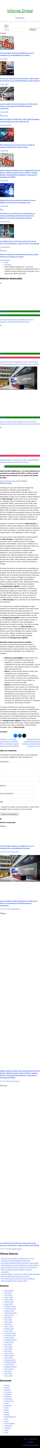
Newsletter (33, 1439)
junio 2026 (8, 1295)
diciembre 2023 (10, 1360)
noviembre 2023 (10, 1362)
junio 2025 (8, 1320)
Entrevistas (8, 1399)
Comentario (4, 761)
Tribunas (7, 1428)
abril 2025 (8, 1324)
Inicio (26, 1439)
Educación (8, 1394)
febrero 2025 (9, 1329)
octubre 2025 (9, 1311)
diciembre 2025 (10, 1306)
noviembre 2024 (10, 1335)
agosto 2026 (9, 1290)
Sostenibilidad (4, 315)
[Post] (24, 736)
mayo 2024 (8, 1349)
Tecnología (3, 357)
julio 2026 (8, 1293)
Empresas (3, 311)
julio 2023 (8, 1371)
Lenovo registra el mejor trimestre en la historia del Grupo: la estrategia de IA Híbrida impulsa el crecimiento (18, 106)
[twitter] (21, 4)
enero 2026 (8, 1304)
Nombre (3, 786)
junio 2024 (8, 1346)
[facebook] (18, 4)
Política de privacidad (30, 1445)
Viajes (6, 1430)
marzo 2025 (8, 1326)
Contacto (30, 1442)
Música (6, 1414)
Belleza (6, 1385)
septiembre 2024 (10, 1340)
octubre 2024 (9, 1337)
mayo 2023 (8, 1376)
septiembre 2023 (10, 1367)
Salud (6, 1421)
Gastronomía (8, 1401)
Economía (7, 1392)
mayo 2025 (8, 1322)
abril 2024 (8, 1351)
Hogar (2, 353)
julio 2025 (8, 1317)
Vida (6, 1432)
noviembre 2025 (10, 1308)
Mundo (6, 1412)
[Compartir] (15, 736)
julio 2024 (8, 1344)
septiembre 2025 (10, 1313)
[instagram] (20, 4)
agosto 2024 (9, 1342)
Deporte (7, 1390)
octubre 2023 (9, 1364)
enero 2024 (8, 1358)
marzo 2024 (8, 1353)
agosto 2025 (9, 1315)
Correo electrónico (6, 793)
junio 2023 (8, 1373)
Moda (6, 1408)
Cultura (7, 1387)
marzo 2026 (8, 1299)
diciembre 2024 (10, 1333)
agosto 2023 (9, 1369)
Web (1, 802)
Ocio (6, 1419)
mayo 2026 (8, 1297)
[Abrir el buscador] (6, 26)
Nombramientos (10, 1417)
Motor (6, 1410)
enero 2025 (8, 1331)
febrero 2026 (9, 1302)
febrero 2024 (9, 1355)
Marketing (8, 1405)
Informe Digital (20, 10)
